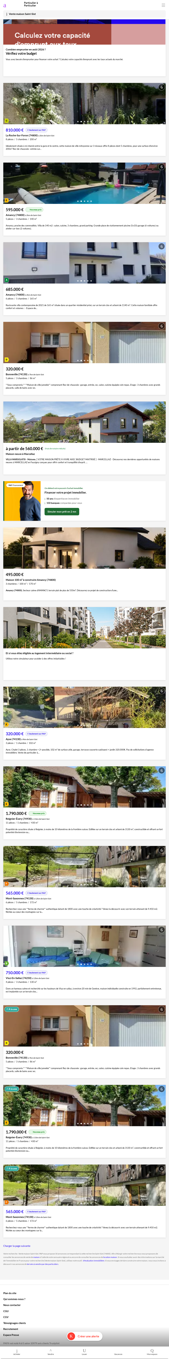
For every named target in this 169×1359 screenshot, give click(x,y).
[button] (78, 120)
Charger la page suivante (16, 1245)
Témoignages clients (14, 1322)
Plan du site (9, 1293)
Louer (84, 1354)
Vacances (118, 1354)
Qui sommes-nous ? (14, 1299)
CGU (6, 1311)
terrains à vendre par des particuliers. (43, 1264)
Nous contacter (12, 1304)
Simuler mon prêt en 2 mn (62, 511)
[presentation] (6, 104)
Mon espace (152, 1354)
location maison (110, 1257)
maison (36, 1257)
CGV (6, 1317)
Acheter (16, 1354)
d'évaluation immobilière (93, 1260)
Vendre (51, 1354)
